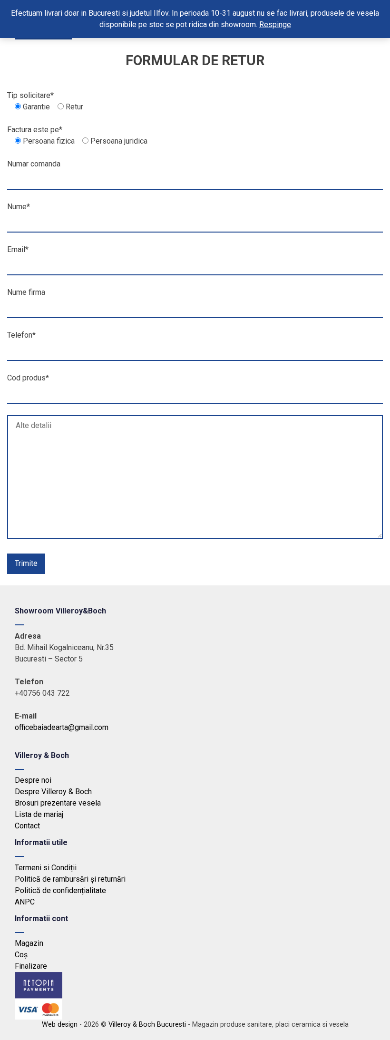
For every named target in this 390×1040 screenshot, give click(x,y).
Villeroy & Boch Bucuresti (147, 1025)
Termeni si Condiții (46, 867)
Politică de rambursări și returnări (70, 879)
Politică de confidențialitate (60, 890)
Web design (60, 1025)
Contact (27, 825)
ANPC (25, 901)
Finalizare (31, 966)
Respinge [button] (275, 24)
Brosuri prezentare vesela (58, 802)
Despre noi (33, 780)
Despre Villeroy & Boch (53, 791)
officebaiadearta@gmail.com (61, 727)
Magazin (29, 943)
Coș (21, 954)
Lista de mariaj (39, 814)
